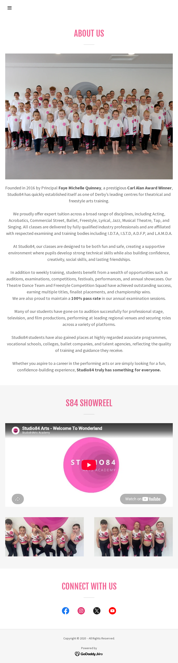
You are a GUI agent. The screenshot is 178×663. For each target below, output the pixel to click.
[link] (65, 611)
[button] (9, 7)
